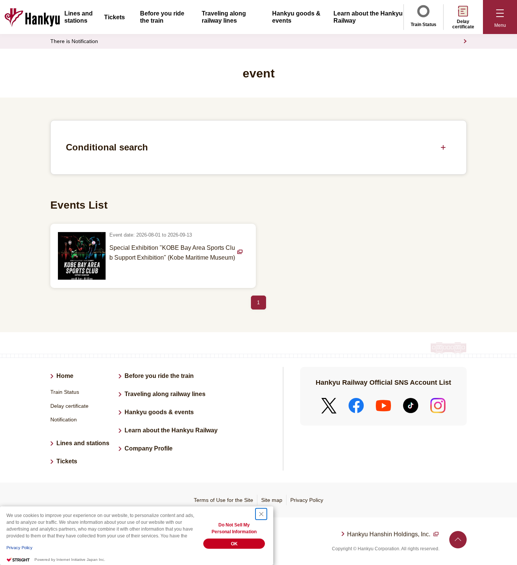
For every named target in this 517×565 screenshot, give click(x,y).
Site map (271, 500)
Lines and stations (82, 443)
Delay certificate (463, 24)
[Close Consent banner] (261, 514)
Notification (63, 419)
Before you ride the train (159, 376)
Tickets (114, 17)
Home (64, 376)
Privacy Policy (306, 500)
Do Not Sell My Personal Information (234, 528)
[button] (500, 17)
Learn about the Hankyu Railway (171, 430)
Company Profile (149, 448)
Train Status (423, 24)
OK (234, 543)
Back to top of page (458, 539)
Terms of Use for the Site (223, 500)
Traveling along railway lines (165, 394)
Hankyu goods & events (159, 412)
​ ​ (389, 535)
